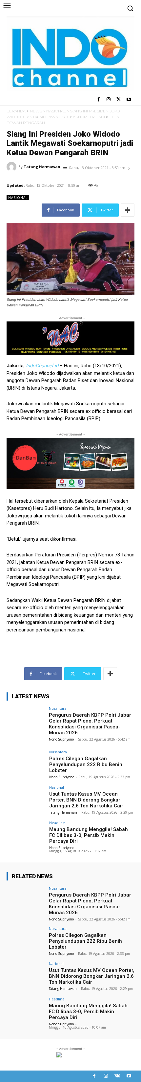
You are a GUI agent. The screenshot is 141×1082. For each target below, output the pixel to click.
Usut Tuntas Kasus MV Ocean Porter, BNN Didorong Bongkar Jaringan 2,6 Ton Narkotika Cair (86, 800)
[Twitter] (118, 100)
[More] (127, 210)
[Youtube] (129, 100)
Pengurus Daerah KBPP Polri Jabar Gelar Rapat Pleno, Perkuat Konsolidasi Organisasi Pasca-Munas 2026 (90, 724)
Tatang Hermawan (42, 166)
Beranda (16, 110)
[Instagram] (109, 100)
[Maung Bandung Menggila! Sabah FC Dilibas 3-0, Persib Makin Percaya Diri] (26, 835)
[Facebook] (98, 100)
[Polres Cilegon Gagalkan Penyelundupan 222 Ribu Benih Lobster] (26, 764)
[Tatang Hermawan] (12, 167)
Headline (57, 822)
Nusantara (58, 708)
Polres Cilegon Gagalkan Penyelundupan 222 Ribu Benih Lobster (85, 764)
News (36, 110)
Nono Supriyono (61, 739)
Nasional (56, 110)
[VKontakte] (117, 1076)
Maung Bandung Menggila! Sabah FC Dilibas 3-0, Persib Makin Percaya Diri (88, 835)
